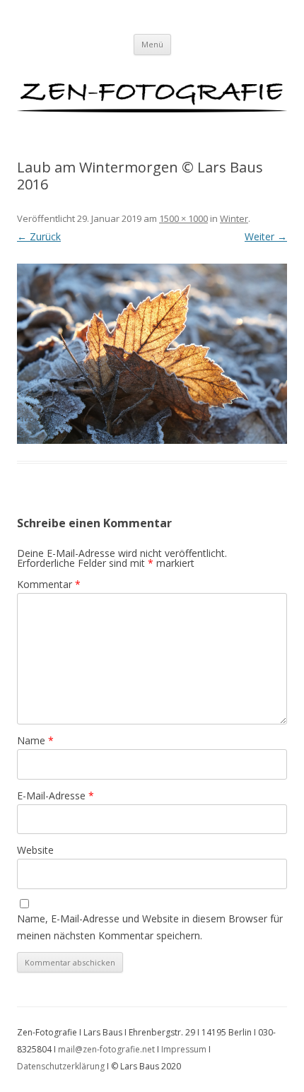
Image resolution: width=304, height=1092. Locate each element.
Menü (152, 44)
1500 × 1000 (183, 218)
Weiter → (266, 236)
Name (35, 740)
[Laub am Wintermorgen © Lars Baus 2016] (152, 354)
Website (35, 850)
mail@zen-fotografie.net (106, 1049)
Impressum (183, 1049)
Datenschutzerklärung (61, 1066)
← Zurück (39, 236)
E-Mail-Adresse (55, 795)
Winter (234, 218)
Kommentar (49, 584)
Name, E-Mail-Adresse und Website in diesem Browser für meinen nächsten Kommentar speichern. (150, 927)
